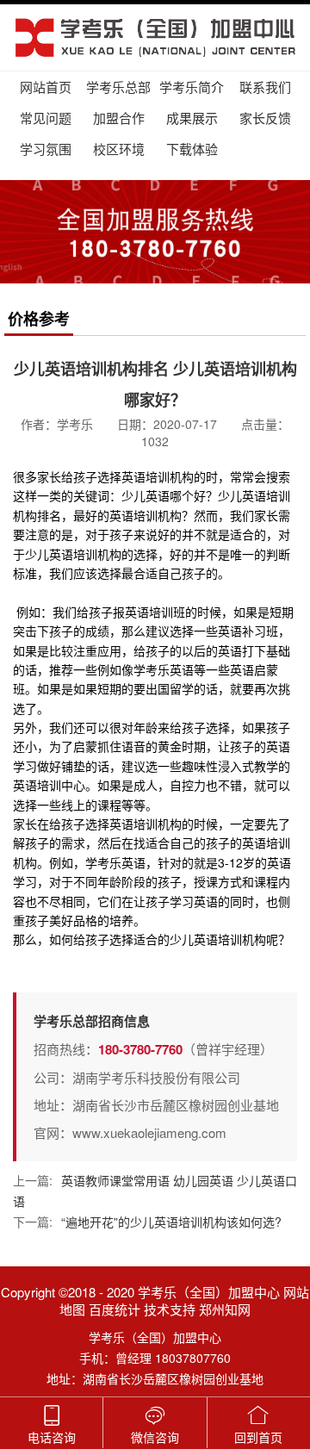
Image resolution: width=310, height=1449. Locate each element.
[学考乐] (155, 37)
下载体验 (192, 149)
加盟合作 (119, 118)
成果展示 (192, 118)
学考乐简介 (191, 87)
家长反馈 (265, 118)
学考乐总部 (118, 87)
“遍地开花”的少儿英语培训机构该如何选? (171, 1221)
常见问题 (45, 118)
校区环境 (119, 149)
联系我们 (265, 87)
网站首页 (45, 87)
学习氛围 (45, 149)
